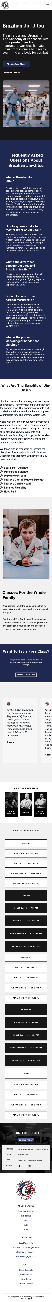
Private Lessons (26, 1284)
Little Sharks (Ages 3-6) (26, 1252)
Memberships (26, 1275)
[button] (47, 5)
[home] (4, 5)
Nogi (26, 1220)
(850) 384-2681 (23, 1155)
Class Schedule (26, 1270)
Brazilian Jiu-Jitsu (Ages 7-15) (26, 1247)
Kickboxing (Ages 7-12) (26, 1256)
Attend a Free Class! (16, 64)
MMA (26, 1229)
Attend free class (26, 675)
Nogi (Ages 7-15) (26, 1243)
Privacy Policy (26, 1299)
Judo (26, 1225)
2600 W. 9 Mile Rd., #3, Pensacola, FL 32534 (33, 1149)
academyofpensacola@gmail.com (30, 1160)
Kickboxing (26, 1216)
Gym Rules (26, 1279)
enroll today (26, 1140)
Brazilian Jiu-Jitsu (26, 1211)
